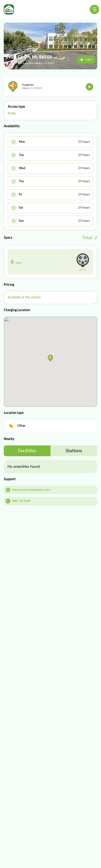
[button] (50, 358)
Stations (74, 450)
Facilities (27, 450)
